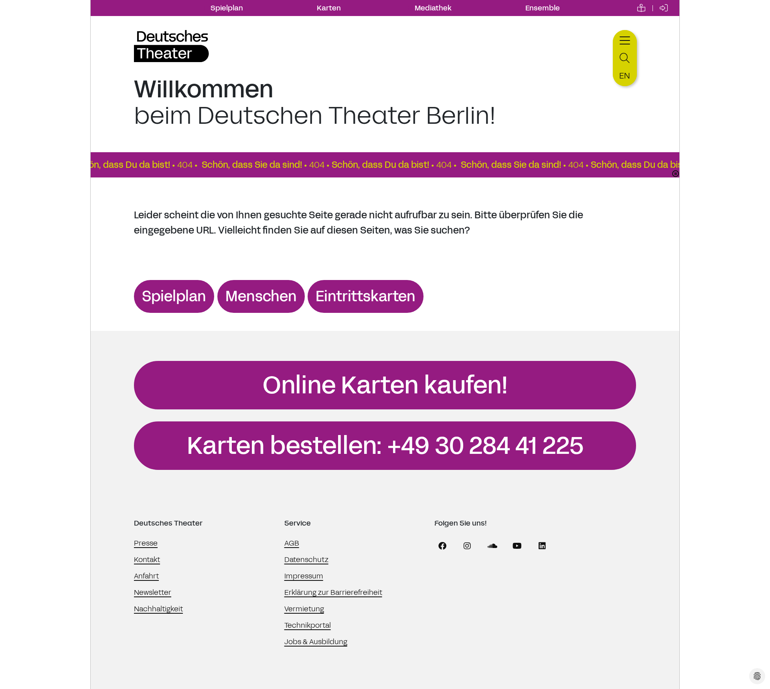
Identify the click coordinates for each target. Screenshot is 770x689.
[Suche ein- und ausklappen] (625, 58)
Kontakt (147, 559)
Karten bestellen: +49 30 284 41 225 (385, 446)
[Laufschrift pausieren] (675, 173)
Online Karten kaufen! (385, 385)
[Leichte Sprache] (641, 8)
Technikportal (307, 625)
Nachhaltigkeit (158, 609)
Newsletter (152, 592)
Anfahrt (146, 576)
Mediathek (433, 8)
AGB (291, 543)
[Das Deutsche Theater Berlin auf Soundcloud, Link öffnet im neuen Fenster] (492, 546)
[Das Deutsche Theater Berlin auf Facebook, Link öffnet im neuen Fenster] (442, 546)
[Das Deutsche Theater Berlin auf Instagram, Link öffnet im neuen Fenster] (467, 546)
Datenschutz (306, 559)
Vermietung (304, 609)
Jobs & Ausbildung (315, 642)
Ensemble (542, 8)
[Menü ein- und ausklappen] (625, 39)
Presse (146, 543)
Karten (329, 8)
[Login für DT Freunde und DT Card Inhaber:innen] (664, 8)
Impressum (303, 576)
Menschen (261, 296)
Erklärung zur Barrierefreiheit (333, 592)
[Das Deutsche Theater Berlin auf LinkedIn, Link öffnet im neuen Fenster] (542, 546)
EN (624, 75)
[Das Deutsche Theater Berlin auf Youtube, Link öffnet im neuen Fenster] (517, 546)
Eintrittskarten (365, 296)
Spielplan (227, 8)
